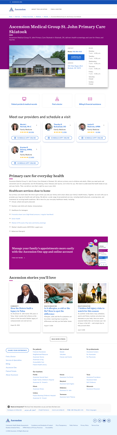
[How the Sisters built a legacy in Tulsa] (25, 293)
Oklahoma (38, 16)
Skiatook (46, 16)
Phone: (70, 51)
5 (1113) (64, 132)
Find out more (17, 258)
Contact (71, 48)
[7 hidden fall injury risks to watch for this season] (92, 293)
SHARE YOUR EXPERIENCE (17, 350)
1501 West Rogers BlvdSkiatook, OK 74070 (75, 67)
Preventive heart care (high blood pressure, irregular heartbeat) (32, 214)
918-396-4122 (77, 51)
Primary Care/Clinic (28, 16)
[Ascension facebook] (95, 420)
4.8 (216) (31, 132)
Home (10, 16)
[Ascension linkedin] (99, 420)
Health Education (50, 306)
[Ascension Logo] (14, 422)
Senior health (16, 218)
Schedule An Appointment (76, 57)
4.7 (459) (31, 157)
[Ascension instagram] (109, 420)
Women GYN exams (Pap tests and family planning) (29, 223)
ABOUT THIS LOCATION (39, 9)
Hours (91, 48)
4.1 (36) (98, 132)
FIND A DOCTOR (56, 9)
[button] (24, 138)
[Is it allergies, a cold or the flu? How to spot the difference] (58, 293)
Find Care (17, 16)
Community (15, 306)
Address (70, 63)
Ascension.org (17, 2)
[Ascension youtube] (104, 420)
